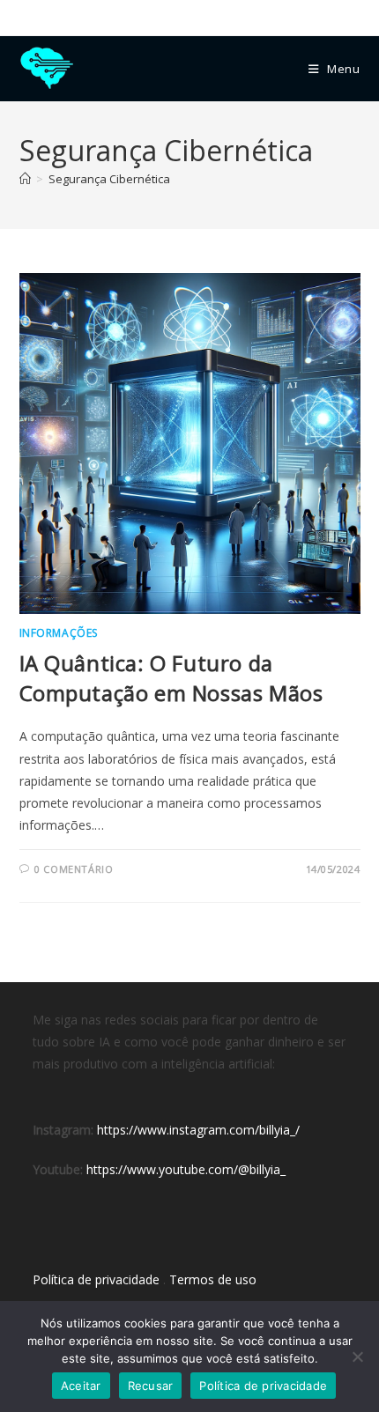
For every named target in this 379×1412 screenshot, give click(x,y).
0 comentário (73, 869)
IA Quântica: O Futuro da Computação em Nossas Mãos (171, 677)
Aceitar (81, 1386)
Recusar (151, 1386)
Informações (59, 632)
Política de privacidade (96, 1279)
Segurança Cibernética (109, 179)
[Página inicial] (25, 179)
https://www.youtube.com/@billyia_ (186, 1169)
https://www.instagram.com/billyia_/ (198, 1129)
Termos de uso (212, 1279)
